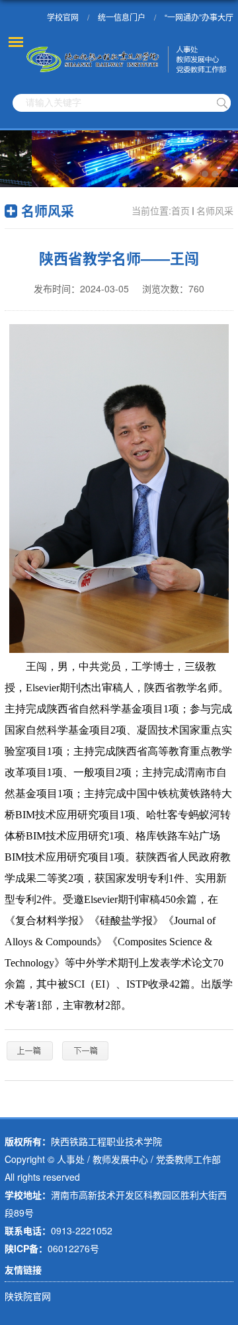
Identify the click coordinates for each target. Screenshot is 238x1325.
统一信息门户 (121, 16)
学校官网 (63, 16)
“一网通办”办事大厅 (199, 16)
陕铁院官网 (28, 1296)
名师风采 (214, 210)
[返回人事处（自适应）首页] (127, 59)
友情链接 (23, 1269)
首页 (180, 210)
